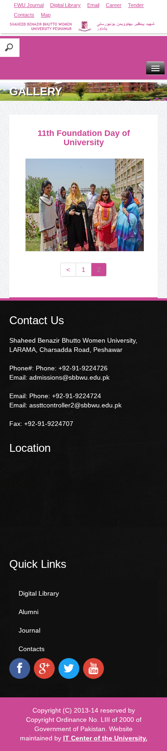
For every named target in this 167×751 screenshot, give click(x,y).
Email (93, 5)
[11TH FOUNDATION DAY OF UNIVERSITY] (85, 205)
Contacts (24, 15)
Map (46, 15)
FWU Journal (29, 5)
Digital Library (65, 5)
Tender (136, 5)
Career (114, 5)
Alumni (29, 612)
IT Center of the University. (105, 738)
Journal (29, 630)
